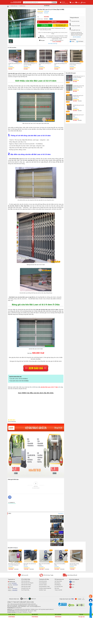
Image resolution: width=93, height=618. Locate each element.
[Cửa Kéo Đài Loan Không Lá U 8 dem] (61, 56)
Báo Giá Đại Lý (57, 582)
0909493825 (14, 590)
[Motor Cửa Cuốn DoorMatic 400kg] (61, 556)
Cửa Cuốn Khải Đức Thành (44, 586)
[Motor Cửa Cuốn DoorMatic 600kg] (45, 556)
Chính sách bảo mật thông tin (27, 582)
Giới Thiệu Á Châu (58, 581)
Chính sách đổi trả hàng (26, 584)
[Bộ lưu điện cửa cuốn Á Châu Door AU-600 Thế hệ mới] (15, 556)
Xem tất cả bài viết (77, 36)
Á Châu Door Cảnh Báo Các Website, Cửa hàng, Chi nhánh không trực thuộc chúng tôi (77, 34)
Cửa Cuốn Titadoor (43, 584)
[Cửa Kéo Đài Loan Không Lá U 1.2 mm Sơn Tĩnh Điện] (30, 56)
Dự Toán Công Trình (59, 586)
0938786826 (80, 41)
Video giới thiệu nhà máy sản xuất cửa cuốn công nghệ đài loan (56, 522)
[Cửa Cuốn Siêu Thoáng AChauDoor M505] (76, 556)
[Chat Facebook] (70, 41)
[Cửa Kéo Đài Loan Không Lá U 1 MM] (45, 56)
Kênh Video (57, 588)
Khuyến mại (46, 5)
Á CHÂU (72, 41)
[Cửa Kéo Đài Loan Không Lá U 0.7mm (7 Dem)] (76, 56)
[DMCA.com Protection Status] (80, 606)
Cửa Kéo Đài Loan (13, 5)
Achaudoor (46, 12)
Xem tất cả (60, 513)
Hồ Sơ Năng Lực (58, 584)
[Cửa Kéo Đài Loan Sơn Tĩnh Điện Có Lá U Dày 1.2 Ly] (69, 88)
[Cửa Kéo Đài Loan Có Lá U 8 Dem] (69, 107)
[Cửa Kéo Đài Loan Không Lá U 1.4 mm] (15, 56)
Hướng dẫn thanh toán (25, 588)
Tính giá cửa (81, 616)
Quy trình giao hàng (25, 589)
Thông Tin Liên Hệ (58, 590)
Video (9, 513)
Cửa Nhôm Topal (42, 590)
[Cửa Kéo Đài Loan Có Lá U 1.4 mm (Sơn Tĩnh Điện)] (69, 78)
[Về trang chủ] (8, 6)
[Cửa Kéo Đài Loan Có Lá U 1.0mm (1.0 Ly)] (69, 97)
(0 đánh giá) (46, 11)
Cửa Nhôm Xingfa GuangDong (45, 588)
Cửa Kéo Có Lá (22, 5)
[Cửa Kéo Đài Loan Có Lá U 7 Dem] (69, 117)
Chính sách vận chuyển (26, 586)
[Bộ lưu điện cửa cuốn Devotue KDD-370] (30, 556)
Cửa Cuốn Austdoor (43, 581)
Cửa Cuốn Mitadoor (43, 582)
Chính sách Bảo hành (25, 581)
